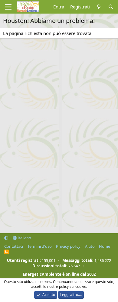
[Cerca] (111, 6)
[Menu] (8, 7)
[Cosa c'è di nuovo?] (99, 6)
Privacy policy (68, 246)
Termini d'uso (40, 246)
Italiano (24, 238)
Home (104, 246)
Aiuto (90, 246)
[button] (6, 237)
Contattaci (13, 246)
